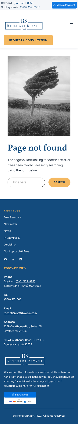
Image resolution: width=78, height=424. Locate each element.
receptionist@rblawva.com (20, 313)
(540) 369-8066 (30, 7)
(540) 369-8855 (23, 3)
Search (59, 182)
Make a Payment (66, 5)
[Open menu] (71, 24)
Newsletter (10, 224)
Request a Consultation (28, 40)
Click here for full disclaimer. (33, 386)
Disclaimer (10, 244)
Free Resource (12, 217)
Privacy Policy (12, 237)
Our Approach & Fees (16, 251)
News (7, 231)
